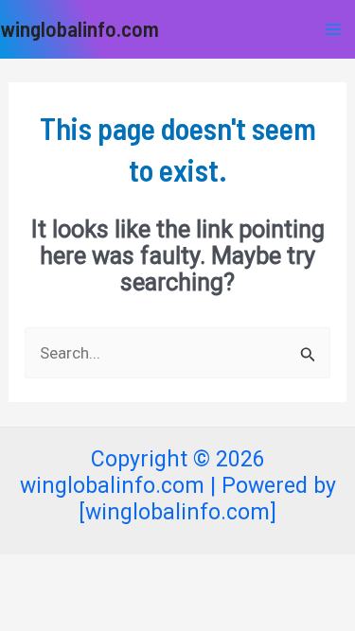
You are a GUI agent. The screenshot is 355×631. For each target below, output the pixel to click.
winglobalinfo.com (79, 28)
